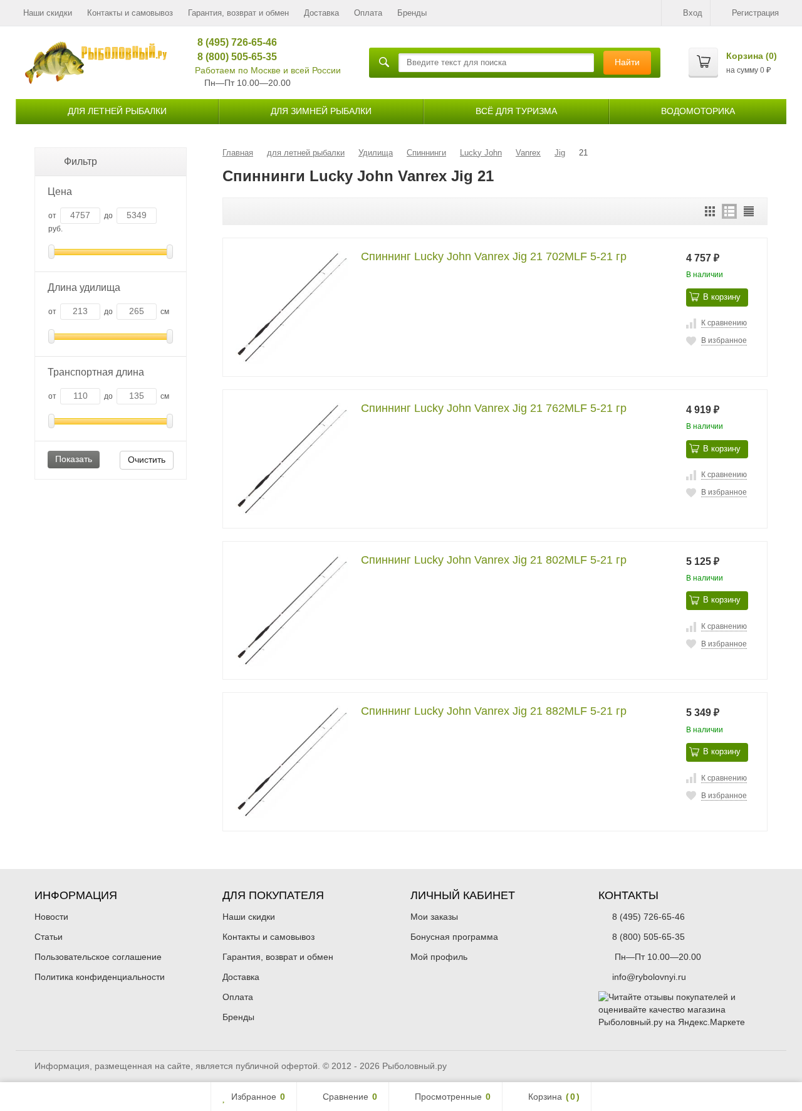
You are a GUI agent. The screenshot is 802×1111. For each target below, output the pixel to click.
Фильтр (80, 161)
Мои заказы (434, 917)
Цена (60, 191)
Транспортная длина (96, 372)
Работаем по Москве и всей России (268, 70)
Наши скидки (47, 13)
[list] (729, 211)
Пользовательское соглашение (98, 957)
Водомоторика (698, 111)
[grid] (709, 211)
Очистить (146, 460)
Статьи (48, 937)
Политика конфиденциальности (99, 977)
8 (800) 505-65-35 (232, 56)
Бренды (412, 13)
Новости (51, 917)
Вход (692, 13)
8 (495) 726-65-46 (232, 42)
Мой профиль (438, 957)
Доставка (321, 13)
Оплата (368, 13)
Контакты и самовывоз (130, 13)
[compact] (748, 211)
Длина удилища (84, 287)
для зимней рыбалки (321, 111)
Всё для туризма (516, 111)
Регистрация (755, 13)
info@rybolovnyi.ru (649, 977)
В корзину (722, 297)
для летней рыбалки (117, 111)
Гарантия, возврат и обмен (238, 13)
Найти (627, 62)
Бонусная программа (454, 937)
